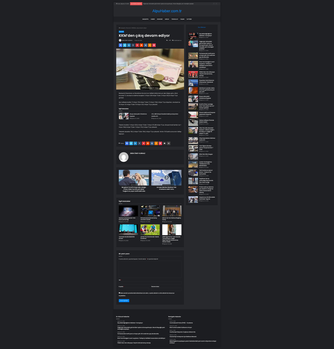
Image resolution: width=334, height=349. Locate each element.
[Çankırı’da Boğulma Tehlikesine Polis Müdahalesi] (193, 164)
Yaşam (182, 19)
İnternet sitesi (155, 286)
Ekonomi (159, 19)
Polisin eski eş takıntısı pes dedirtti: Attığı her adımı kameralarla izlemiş (206, 189)
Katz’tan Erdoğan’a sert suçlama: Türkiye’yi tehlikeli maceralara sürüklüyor (206, 64)
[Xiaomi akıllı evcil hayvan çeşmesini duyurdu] (193, 115)
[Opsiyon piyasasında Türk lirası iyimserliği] (128, 210)
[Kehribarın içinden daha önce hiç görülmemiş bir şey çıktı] (193, 90)
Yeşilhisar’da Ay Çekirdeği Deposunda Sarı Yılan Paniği (206, 180)
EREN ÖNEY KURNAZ (127, 40)
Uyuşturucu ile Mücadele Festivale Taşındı (207, 198)
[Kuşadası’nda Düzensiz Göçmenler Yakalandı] (193, 82)
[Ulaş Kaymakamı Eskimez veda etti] (193, 140)
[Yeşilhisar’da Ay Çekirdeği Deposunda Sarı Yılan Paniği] (193, 181)
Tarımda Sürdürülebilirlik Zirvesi (127, 237)
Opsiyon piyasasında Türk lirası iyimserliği (127, 218)
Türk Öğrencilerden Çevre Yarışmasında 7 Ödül (206, 147)
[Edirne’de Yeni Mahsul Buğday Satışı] (171, 210)
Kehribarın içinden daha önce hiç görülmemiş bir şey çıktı (207, 90)
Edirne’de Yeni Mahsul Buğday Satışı (171, 218)
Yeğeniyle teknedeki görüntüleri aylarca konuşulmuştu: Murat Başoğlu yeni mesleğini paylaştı (206, 45)
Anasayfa (145, 19)
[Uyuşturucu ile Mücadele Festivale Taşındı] (193, 199)
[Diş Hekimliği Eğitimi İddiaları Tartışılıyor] (193, 36)
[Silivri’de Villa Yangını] (193, 156)
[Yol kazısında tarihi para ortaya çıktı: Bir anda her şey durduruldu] (193, 56)
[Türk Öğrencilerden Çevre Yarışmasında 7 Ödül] (193, 148)
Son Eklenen (202, 27)
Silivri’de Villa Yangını (206, 154)
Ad (120, 280)
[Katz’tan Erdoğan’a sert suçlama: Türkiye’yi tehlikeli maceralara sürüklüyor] (193, 64)
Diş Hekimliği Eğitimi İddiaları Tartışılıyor (205, 34)
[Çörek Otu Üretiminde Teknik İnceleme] (150, 229)
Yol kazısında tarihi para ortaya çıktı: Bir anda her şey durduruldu (160, 3)
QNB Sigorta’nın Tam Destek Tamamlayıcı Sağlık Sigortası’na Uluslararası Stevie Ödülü (171, 239)
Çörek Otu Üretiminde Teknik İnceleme (150, 237)
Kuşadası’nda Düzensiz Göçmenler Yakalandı (206, 81)
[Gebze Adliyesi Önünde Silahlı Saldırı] (193, 122)
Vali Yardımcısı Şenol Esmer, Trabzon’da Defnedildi (205, 172)
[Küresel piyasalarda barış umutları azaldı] (150, 210)
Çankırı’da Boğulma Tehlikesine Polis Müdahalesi (205, 163)
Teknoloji (174, 19)
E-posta (121, 286)
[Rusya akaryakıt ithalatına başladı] (123, 116)
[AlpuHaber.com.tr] (167, 11)
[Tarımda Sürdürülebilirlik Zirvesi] (128, 229)
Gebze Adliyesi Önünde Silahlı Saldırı (206, 121)
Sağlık (167, 19)
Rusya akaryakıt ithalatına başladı (205, 97)
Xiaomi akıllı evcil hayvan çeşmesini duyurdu (207, 113)
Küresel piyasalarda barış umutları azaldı (149, 218)
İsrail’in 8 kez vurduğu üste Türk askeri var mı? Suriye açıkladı (206, 106)
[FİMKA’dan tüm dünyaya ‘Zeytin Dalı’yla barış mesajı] (193, 74)
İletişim (189, 19)
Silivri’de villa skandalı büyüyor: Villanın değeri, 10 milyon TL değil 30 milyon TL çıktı (206, 130)
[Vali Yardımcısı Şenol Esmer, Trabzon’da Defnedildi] (193, 172)
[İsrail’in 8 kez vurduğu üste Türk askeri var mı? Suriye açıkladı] (193, 106)
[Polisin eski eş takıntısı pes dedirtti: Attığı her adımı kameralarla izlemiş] (193, 189)
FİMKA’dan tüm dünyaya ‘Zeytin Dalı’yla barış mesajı (207, 73)
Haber (153, 19)
